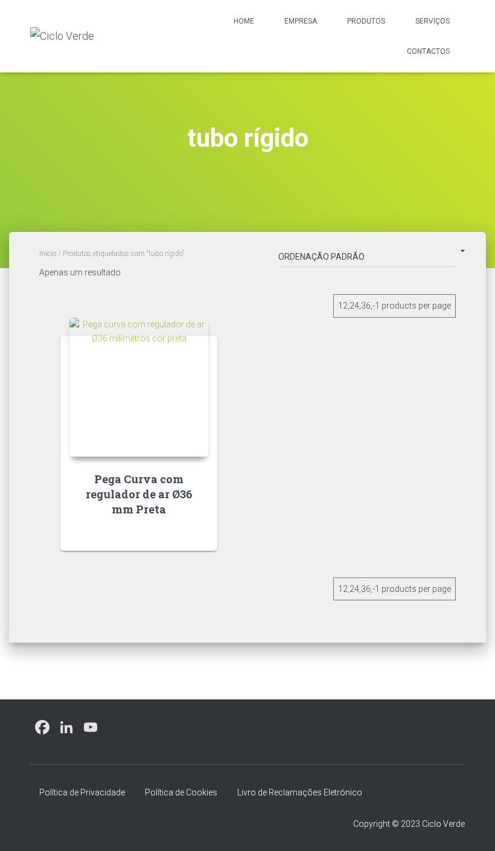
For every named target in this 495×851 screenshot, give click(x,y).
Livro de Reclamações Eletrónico (299, 792)
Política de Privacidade (82, 792)
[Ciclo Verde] (62, 36)
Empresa (300, 21)
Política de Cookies (181, 792)
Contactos (428, 51)
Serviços (432, 21)
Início (47, 253)
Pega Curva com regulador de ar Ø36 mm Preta (139, 494)
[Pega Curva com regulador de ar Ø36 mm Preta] (138, 387)
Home (244, 21)
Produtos (366, 21)
